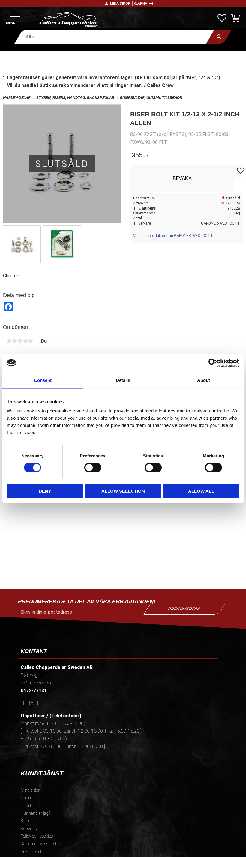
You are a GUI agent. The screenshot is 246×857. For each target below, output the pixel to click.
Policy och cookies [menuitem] (37, 836)
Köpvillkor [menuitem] (29, 828)
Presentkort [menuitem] (31, 851)
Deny (45, 491)
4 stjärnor (25, 341)
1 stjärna (9, 341)
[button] (13, 19)
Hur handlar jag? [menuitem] (35, 813)
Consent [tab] (43, 379)
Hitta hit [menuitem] (27, 805)
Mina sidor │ (122, 3)
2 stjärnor (14, 341)
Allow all (201, 491)
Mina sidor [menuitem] (30, 790)
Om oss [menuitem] (28, 797)
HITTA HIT (31, 703)
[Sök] (219, 37)
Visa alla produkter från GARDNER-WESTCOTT (173, 235)
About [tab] (203, 379)
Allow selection (123, 491)
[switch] (92, 467)
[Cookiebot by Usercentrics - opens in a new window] (213, 362)
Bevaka (182, 178)
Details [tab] (123, 379)
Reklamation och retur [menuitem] (40, 844)
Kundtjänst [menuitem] (30, 820)
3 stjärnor (19, 341)
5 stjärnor (30, 341)
